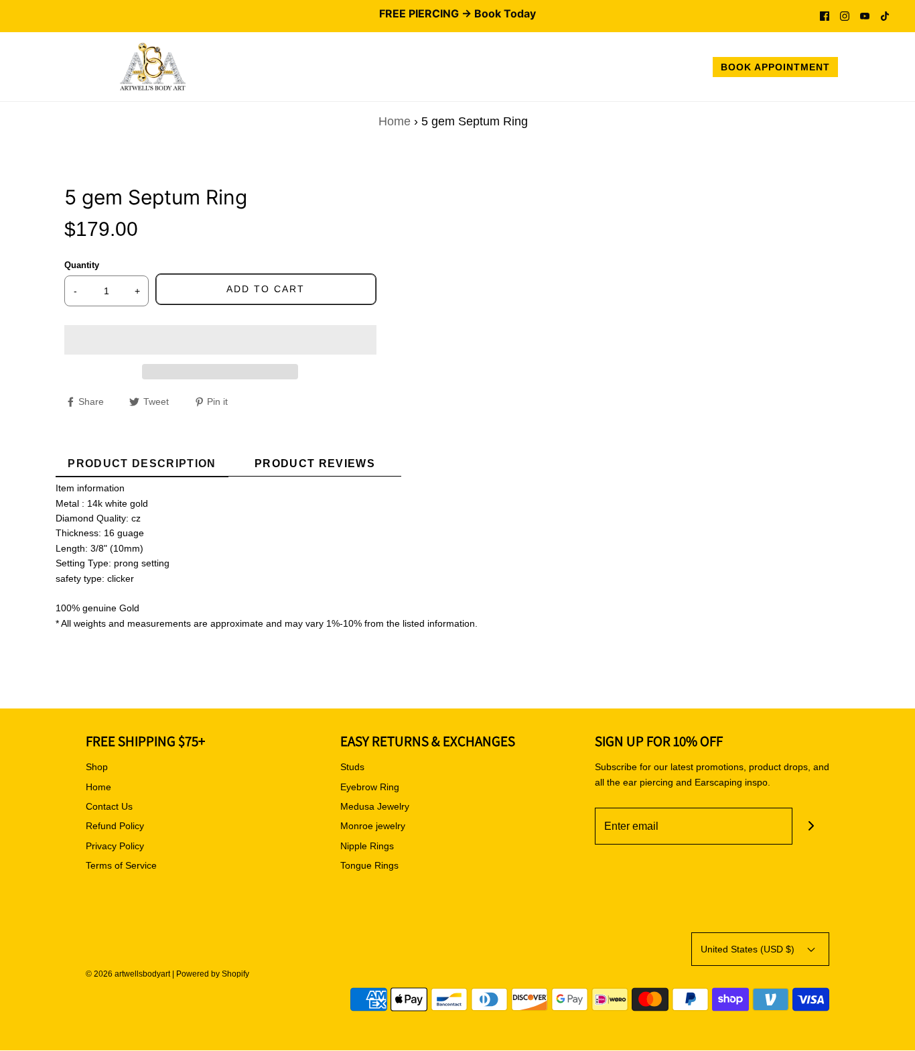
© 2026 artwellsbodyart (128, 974)
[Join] (810, 826)
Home (394, 121)
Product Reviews (315, 463)
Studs (352, 766)
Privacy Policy (115, 846)
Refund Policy (115, 825)
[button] (220, 340)
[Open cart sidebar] (891, 69)
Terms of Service (121, 865)
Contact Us (109, 806)
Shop (97, 766)
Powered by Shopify (212, 974)
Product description (142, 463)
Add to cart (265, 289)
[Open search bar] (863, 69)
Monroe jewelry (372, 825)
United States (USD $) (749, 949)
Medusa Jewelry (374, 806)
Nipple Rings (367, 846)
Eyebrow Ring (369, 787)
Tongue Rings (369, 865)
